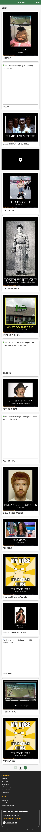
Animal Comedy (7, 787)
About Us (4, 803)
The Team (5, 800)
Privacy (26, 829)
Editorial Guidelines (8, 805)
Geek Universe (6, 790)
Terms (22, 829)
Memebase (21, 2)
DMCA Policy (36, 829)
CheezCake (5, 792)
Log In (37, 2)
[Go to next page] (25, 767)
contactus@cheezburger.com (12, 818)
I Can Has (4, 778)
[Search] (5, 2)
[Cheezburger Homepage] (20, 823)
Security (31, 829)
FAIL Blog (5, 781)
